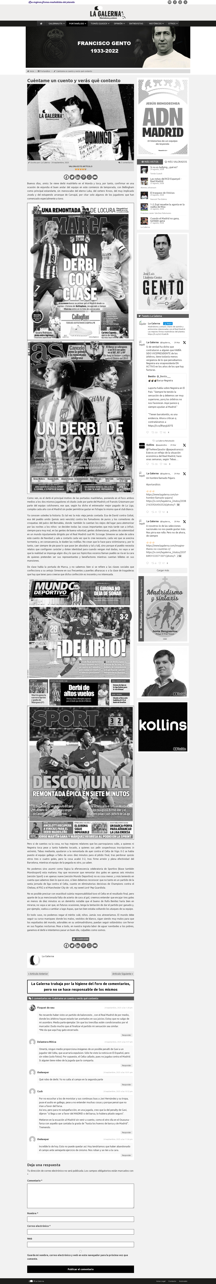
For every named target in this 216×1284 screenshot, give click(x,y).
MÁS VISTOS (151, 161)
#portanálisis (153, 484)
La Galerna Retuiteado (165, 441)
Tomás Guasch (156, 173)
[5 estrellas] (85, 169)
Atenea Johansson (148, 187)
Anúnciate (183, 1281)
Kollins (150, 445)
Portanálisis (45, 71)
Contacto (172, 1281)
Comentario (34, 1180)
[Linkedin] (77, 177)
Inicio (32, 71)
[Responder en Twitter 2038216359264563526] (148, 512)
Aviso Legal (160, 1281)
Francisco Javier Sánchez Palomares (156, 213)
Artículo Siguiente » (122, 973)
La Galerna (45, 162)
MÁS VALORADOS (177, 161)
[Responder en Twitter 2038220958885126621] (148, 433)
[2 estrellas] (78, 169)
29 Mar (177, 342)
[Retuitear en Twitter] (154, 441)
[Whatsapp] (89, 177)
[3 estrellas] (80, 169)
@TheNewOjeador (156, 449)
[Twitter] (72, 177)
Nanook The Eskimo (158, 199)
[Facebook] (66, 177)
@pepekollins (161, 445)
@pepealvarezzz (174, 449)
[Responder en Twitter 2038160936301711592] (148, 464)
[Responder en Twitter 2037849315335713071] (148, 563)
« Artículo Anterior (38, 973)
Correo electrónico (39, 1226)
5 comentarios (127, 162)
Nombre (32, 1213)
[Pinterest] (83, 177)
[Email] (95, 177)
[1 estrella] (76, 169)
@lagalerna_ (165, 342)
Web (29, 1238)
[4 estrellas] (83, 169)
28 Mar (177, 521)
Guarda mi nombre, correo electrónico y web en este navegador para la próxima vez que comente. (77, 1257)
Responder (126, 1035)
